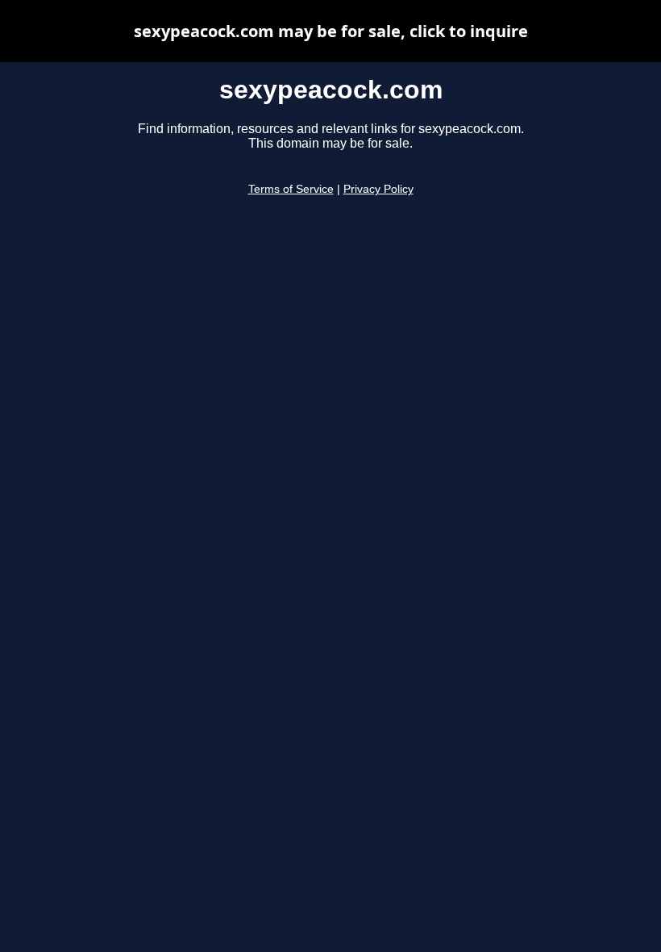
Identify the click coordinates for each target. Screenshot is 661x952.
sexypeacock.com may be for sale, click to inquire (331, 31)
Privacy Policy (378, 189)
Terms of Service (291, 189)
